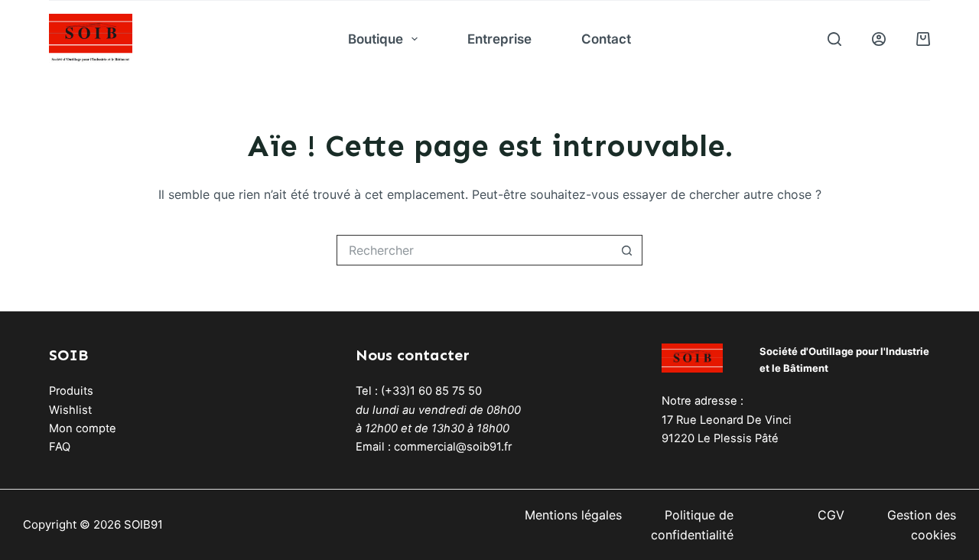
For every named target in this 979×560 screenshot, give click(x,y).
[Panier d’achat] (923, 39)
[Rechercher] (834, 39)
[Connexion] (879, 39)
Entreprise (499, 39)
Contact (606, 39)
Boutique (375, 39)
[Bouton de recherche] (627, 250)
